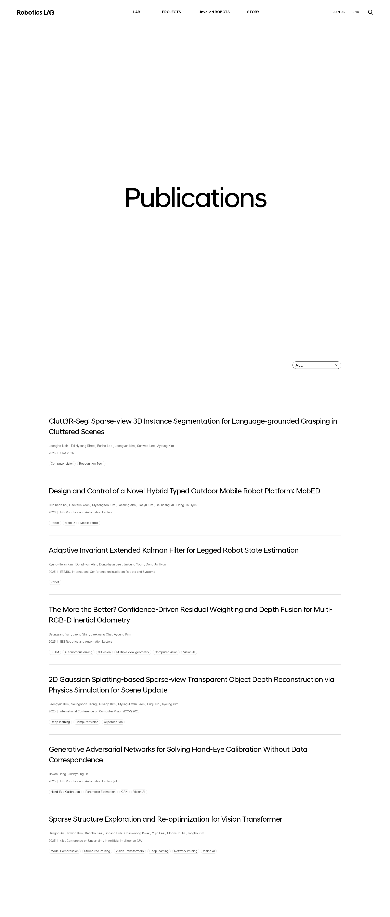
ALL (299, 365)
